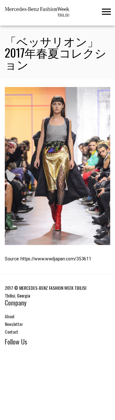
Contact (11, 331)
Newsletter (14, 324)
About (10, 316)
